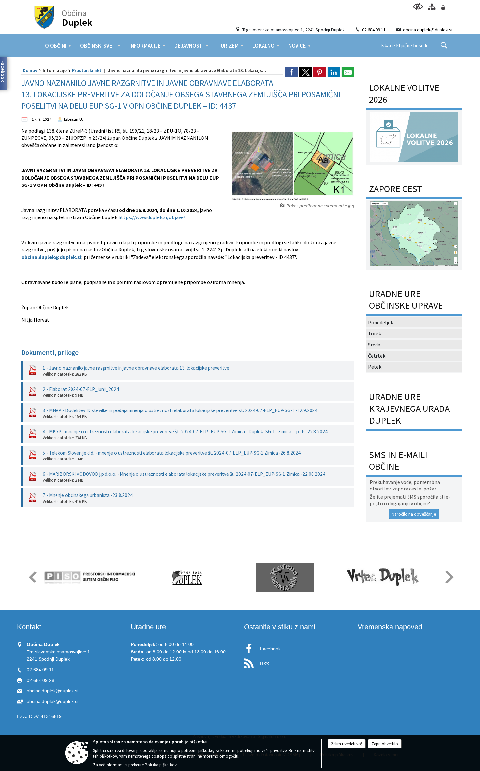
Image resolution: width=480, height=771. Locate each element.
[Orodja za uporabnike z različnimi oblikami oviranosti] (418, 6)
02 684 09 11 (374, 30)
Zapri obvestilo (384, 744)
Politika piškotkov (161, 765)
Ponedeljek (380, 322)
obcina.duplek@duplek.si (427, 30)
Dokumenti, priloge (50, 352)
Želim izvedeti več (346, 744)
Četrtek (376, 355)
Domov (30, 70)
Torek (374, 333)
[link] (291, 72)
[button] (32, 577)
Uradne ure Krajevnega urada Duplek (409, 408)
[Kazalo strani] (431, 6)
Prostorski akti (87, 70)
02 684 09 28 (40, 680)
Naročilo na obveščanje (414, 514)
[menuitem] (56, 46)
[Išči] (444, 46)
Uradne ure (148, 627)
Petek (374, 366)
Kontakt (29, 627)
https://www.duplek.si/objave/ (151, 217)
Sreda (374, 344)
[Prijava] (443, 7)
